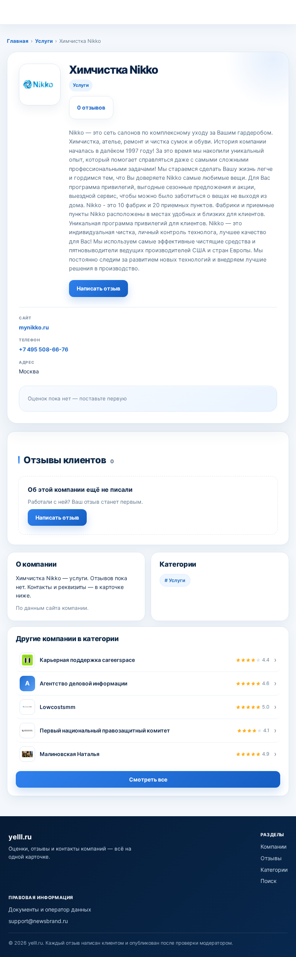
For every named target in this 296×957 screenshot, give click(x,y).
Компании (273, 846)
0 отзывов (91, 107)
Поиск (269, 881)
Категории (274, 869)
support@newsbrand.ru (38, 921)
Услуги (44, 41)
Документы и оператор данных (49, 909)
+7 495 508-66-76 (43, 349)
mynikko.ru (34, 327)
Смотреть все (148, 779)
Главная (18, 41)
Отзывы (271, 858)
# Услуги (175, 580)
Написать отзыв (98, 288)
